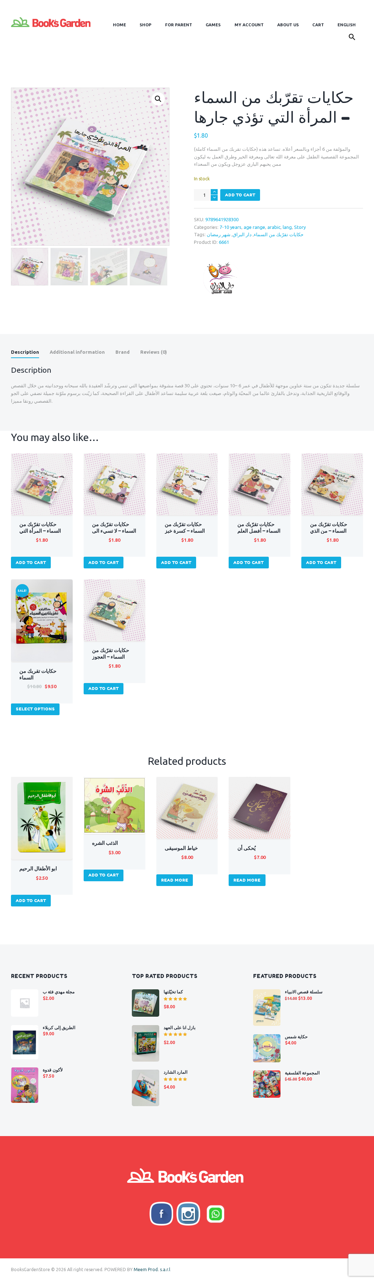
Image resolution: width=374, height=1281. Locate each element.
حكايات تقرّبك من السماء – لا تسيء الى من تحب (114, 530)
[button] (352, 38)
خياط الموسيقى (181, 848)
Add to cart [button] (31, 562)
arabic (273, 227)
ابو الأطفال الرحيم (38, 868)
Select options (35, 709)
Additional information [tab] (77, 351)
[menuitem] (346, 25)
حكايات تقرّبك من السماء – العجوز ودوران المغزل (110, 656)
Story (300, 227)
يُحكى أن (246, 848)
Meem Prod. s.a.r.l (152, 1269)
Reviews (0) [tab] (153, 351)
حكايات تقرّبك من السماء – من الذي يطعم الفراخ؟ (328, 530)
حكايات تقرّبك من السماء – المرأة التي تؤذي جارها (40, 530)
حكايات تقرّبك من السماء (279, 234)
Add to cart (240, 194)
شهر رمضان (218, 234)
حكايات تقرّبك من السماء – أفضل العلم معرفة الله (258, 530)
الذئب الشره (105, 843)
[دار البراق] (221, 278)
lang (287, 227)
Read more (174, 880)
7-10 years (230, 227)
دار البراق (242, 234)
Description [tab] (25, 351)
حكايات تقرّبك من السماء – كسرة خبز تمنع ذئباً (185, 530)
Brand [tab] (122, 351)
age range (254, 227)
